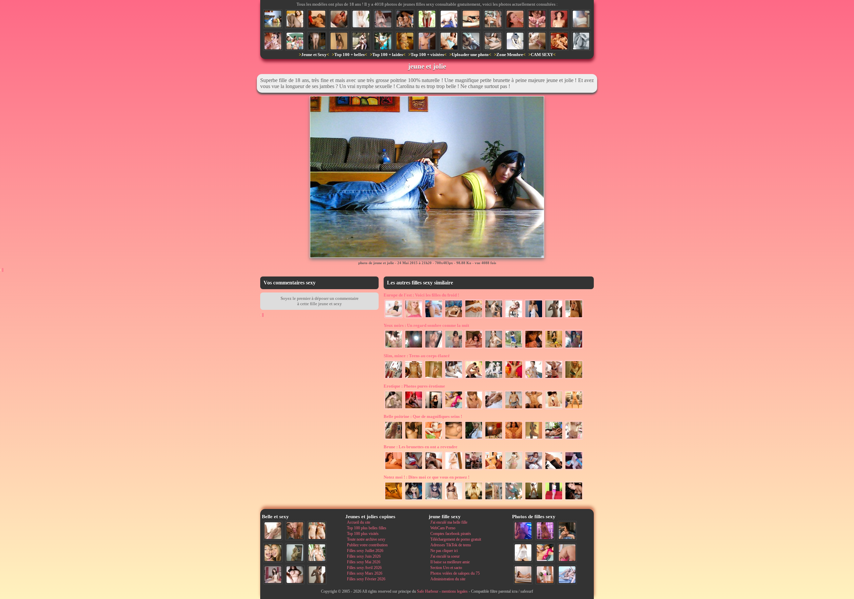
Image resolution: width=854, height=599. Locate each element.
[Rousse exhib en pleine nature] (427, 19)
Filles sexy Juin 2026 (364, 556)
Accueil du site (358, 522)
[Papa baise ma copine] (514, 378)
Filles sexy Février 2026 (366, 579)
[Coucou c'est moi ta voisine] (574, 378)
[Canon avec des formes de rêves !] (514, 348)
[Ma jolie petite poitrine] (434, 499)
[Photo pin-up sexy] (414, 408)
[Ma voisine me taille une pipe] (295, 530)
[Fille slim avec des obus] (554, 317)
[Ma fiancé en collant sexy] (295, 19)
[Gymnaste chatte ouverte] (383, 41)
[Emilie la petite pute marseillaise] (414, 499)
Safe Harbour (427, 591)
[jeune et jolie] (273, 19)
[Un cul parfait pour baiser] (567, 552)
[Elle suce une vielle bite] (474, 348)
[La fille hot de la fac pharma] (339, 19)
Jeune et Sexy (314, 54)
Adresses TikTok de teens (450, 545)
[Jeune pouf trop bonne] (534, 439)
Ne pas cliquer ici (444, 550)
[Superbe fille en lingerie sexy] (454, 499)
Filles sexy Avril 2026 (364, 567)
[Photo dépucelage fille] (493, 19)
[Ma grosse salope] (295, 574)
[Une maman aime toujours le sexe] (559, 19)
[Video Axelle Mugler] (537, 19)
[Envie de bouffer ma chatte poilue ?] (493, 41)
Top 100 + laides (387, 54)
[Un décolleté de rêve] (514, 499)
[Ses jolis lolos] (454, 439)
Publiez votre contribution (367, 545)
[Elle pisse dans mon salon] (574, 408)
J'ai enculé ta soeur (445, 556)
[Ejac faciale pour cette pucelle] (515, 19)
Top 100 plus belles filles (366, 528)
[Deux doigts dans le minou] (394, 469)
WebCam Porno (442, 528)
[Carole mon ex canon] (394, 499)
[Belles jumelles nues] (454, 408)
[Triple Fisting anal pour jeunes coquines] (494, 469)
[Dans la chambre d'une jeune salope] (494, 499)
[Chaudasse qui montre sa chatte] (534, 499)
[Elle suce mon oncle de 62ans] (449, 19)
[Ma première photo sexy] (414, 439)
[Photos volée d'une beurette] (515, 41)
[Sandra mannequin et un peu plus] (574, 317)
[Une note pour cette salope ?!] (414, 317)
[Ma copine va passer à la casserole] (383, 19)
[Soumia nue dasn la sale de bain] (434, 378)
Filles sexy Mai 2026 (363, 562)
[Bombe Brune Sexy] (434, 408)
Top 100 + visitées (427, 54)
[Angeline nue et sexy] (454, 469)
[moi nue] (273, 574)
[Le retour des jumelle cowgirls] (494, 378)
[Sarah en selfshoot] (574, 348)
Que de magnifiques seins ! (423, 416)
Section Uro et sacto (446, 567)
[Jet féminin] (537, 41)
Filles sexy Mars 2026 (364, 573)
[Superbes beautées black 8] (545, 530)
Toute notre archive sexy (366, 539)
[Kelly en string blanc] (339, 41)
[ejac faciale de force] (273, 41)
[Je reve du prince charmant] (554, 439)
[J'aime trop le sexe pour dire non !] (523, 574)
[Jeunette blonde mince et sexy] (554, 378)
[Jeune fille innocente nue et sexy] (273, 530)
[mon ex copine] (534, 408)
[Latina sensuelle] (554, 348)
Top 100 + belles (349, 54)
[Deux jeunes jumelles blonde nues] (317, 530)
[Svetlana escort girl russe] (394, 378)
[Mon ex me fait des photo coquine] (394, 439)
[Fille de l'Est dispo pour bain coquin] (394, 317)
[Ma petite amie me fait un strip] (474, 408)
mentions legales (455, 591)
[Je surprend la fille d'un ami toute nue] (427, 41)
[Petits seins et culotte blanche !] (514, 408)
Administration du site (447, 579)
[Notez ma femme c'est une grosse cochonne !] (567, 574)
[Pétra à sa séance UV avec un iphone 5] (523, 530)
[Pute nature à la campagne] (449, 41)
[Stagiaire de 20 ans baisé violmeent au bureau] (474, 469)
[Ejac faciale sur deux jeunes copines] (273, 552)
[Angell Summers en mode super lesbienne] (559, 41)
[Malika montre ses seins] (494, 439)
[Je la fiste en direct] (554, 469)
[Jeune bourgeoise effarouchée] (534, 378)
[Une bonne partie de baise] (545, 552)
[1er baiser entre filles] (394, 408)
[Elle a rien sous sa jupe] (471, 19)
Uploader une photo (470, 54)
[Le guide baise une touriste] (361, 41)
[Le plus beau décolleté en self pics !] (405, 41)
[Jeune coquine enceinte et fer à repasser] (514, 469)
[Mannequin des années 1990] (523, 552)
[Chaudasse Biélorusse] (474, 317)
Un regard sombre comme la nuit (426, 325)
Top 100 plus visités (363, 533)
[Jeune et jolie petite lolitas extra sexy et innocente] (534, 317)
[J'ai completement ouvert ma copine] (514, 439)
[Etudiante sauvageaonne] (574, 499)
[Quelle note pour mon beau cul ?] (545, 574)
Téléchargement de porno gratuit (455, 539)
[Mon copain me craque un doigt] (414, 378)
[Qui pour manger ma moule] (434, 439)
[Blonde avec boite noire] (361, 19)
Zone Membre (509, 54)
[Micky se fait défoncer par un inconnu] (494, 408)
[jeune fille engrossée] (494, 348)
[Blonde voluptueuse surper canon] (474, 499)
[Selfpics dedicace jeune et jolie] (295, 552)
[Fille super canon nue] (317, 552)
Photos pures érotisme (414, 386)
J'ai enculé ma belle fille (448, 522)
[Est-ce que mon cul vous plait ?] (474, 378)
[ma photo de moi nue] (434, 348)
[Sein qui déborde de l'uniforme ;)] (474, 439)
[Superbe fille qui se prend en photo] (471, 41)
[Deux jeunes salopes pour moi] (405, 19)
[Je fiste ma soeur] (317, 19)
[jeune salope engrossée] (581, 19)
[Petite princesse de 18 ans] (454, 378)
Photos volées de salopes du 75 (455, 573)
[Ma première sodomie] (581, 41)
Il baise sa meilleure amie (450, 562)
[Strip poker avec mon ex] (534, 469)
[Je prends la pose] (554, 499)
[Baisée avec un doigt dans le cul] (434, 317)
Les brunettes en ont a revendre (420, 446)
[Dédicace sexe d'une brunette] (454, 348)
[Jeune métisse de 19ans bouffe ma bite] (534, 348)
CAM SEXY (542, 54)
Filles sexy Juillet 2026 (365, 550)
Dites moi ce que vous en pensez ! (426, 477)
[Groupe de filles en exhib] (295, 41)
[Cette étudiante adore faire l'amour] (574, 469)
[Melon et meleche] (494, 317)
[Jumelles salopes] (554, 408)
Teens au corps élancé (417, 355)
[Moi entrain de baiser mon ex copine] (567, 530)
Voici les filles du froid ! (421, 294)
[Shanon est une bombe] (414, 348)
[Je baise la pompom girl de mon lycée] (414, 469)
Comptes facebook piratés (450, 533)
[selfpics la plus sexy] (574, 439)
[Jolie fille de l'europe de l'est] (454, 317)
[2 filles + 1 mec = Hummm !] (514, 317)
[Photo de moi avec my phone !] (394, 348)
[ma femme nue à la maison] (317, 41)
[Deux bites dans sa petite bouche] (434, 469)
